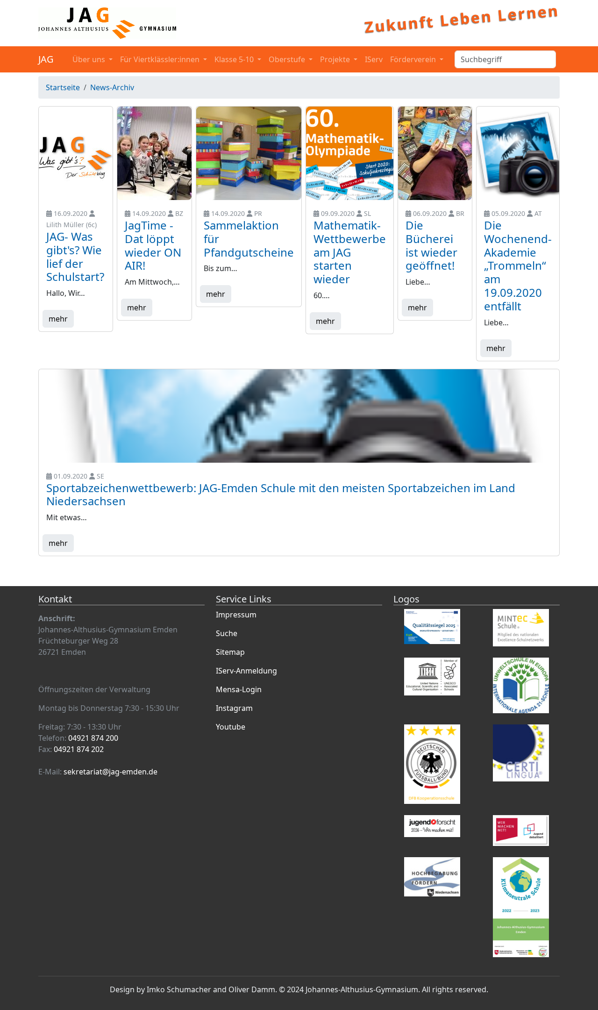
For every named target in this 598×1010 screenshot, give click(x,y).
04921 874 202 (79, 749)
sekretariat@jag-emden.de (110, 771)
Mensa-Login (239, 689)
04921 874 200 (93, 738)
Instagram (234, 708)
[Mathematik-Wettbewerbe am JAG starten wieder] (349, 153)
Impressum (236, 614)
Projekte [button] (336, 59)
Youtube (230, 727)
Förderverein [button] (414, 59)
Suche (226, 633)
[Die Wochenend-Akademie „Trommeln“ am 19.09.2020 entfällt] (518, 153)
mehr (58, 319)
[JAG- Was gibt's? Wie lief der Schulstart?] (76, 153)
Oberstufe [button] (288, 59)
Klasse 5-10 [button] (235, 59)
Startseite (63, 87)
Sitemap (230, 652)
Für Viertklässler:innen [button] (160, 59)
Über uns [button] (89, 59)
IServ (374, 59)
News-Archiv (112, 87)
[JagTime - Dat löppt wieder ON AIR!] (154, 153)
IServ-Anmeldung (246, 671)
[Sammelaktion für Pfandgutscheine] (248, 153)
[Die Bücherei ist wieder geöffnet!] (435, 153)
